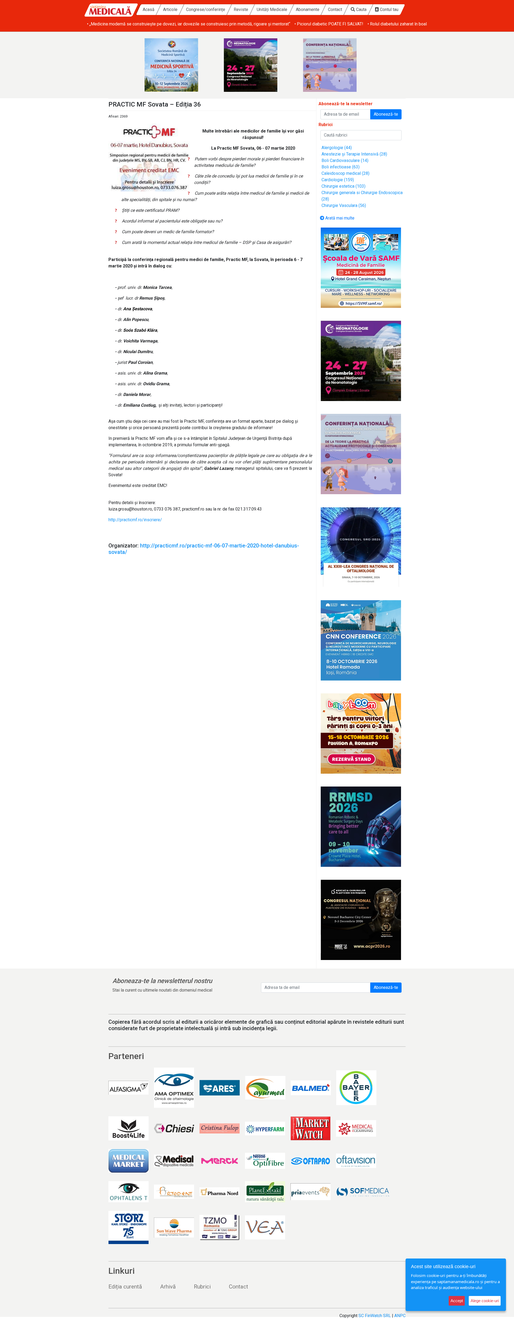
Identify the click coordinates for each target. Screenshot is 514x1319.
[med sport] (177, 65)
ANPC (400, 1315)
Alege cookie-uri (485, 1300)
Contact (335, 9)
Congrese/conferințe (205, 9)
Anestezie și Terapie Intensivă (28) (354, 154)
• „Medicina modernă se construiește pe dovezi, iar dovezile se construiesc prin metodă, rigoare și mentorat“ (188, 24)
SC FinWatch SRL (374, 1315)
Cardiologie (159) (338, 179)
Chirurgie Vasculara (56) (344, 205)
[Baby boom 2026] (361, 733)
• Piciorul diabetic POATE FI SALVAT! (328, 24)
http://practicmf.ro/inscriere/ (135, 519)
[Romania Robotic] (361, 826)
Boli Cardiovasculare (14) (345, 160)
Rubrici (202, 1286)
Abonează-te (386, 114)
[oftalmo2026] (361, 547)
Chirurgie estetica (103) (343, 186)
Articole (170, 9)
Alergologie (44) (337, 147)
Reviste (241, 9)
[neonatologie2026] (257, 65)
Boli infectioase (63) (341, 166)
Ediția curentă (125, 1286)
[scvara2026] (361, 267)
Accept (457, 1300)
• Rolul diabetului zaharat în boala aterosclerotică (413, 24)
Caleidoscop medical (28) (345, 173)
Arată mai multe (339, 218)
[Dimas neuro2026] (361, 640)
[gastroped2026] (336, 65)
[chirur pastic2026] (361, 919)
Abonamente (307, 9)
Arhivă (168, 1286)
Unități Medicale (272, 9)
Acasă (148, 9)
